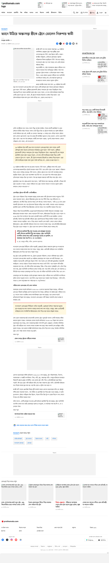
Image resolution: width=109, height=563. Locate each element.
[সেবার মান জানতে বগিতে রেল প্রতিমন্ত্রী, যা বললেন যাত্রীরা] (95, 492)
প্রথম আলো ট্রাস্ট (58, 528)
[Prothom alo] (12, 5)
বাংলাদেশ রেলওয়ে (19, 443)
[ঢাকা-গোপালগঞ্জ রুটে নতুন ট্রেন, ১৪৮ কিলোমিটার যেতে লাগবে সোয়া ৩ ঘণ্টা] (13, 492)
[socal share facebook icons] (57, 45)
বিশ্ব (21, 12)
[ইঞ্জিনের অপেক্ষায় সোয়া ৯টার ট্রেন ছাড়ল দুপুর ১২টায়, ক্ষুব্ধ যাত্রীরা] (68, 492)
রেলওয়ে (29, 443)
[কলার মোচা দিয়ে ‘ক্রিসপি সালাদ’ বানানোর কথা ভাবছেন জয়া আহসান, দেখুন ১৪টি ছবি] (89, 5)
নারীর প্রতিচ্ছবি (18, 439)
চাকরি (47, 12)
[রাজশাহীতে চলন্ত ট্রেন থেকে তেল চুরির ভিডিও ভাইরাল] (103, 64)
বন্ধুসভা (74, 528)
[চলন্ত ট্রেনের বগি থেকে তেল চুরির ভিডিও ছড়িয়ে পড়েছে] (103, 78)
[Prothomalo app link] (89, 540)
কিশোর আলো (22, 528)
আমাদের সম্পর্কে (34, 546)
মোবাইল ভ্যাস (40, 531)
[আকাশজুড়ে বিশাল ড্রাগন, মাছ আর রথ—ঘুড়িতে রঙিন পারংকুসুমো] (64, 5)
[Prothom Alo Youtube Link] (17, 540)
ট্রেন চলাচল (29, 439)
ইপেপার (3, 531)
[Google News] (20, 540)
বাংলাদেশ (9, 12)
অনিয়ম (54, 439)
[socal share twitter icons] (60, 45)
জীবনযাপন (53, 12)
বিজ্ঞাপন (43, 546)
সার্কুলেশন (49, 546)
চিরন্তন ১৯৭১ (93, 528)
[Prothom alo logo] (9, 522)
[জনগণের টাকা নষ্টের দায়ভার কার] (61, 415)
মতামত (31, 12)
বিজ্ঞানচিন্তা (39, 528)
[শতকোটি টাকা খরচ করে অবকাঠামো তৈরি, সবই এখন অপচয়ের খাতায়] (103, 130)
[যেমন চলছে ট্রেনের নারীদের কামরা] (61, 340)
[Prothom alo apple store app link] (102, 540)
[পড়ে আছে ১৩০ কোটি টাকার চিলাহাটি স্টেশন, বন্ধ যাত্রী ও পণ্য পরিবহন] (103, 116)
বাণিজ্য (26, 12)
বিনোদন (42, 12)
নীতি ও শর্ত (57, 546)
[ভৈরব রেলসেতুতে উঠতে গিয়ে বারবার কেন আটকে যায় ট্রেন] (40, 492)
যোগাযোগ (65, 546)
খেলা (36, 12)
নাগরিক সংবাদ (5, 528)
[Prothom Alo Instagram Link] (12, 540)
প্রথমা (20, 531)
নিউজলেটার (73, 546)
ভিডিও (60, 12)
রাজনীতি (16, 12)
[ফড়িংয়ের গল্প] (40, 5)
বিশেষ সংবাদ (39, 439)
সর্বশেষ (3, 12)
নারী (47, 439)
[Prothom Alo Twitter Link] (8, 540)
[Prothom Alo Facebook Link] (3, 540)
